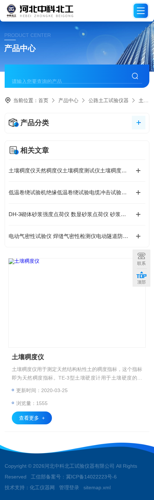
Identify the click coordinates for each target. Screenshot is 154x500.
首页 (43, 100)
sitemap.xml (97, 487)
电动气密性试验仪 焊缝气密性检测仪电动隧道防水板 (71, 236)
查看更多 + (32, 418)
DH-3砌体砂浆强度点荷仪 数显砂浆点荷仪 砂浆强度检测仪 (77, 214)
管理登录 (69, 487)
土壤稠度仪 (28, 357)
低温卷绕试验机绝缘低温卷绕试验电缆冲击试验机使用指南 (77, 192)
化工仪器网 (42, 487)
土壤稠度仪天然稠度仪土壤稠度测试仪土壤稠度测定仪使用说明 (77, 170)
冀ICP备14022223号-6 (91, 477)
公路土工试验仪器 (108, 100)
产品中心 (68, 100)
